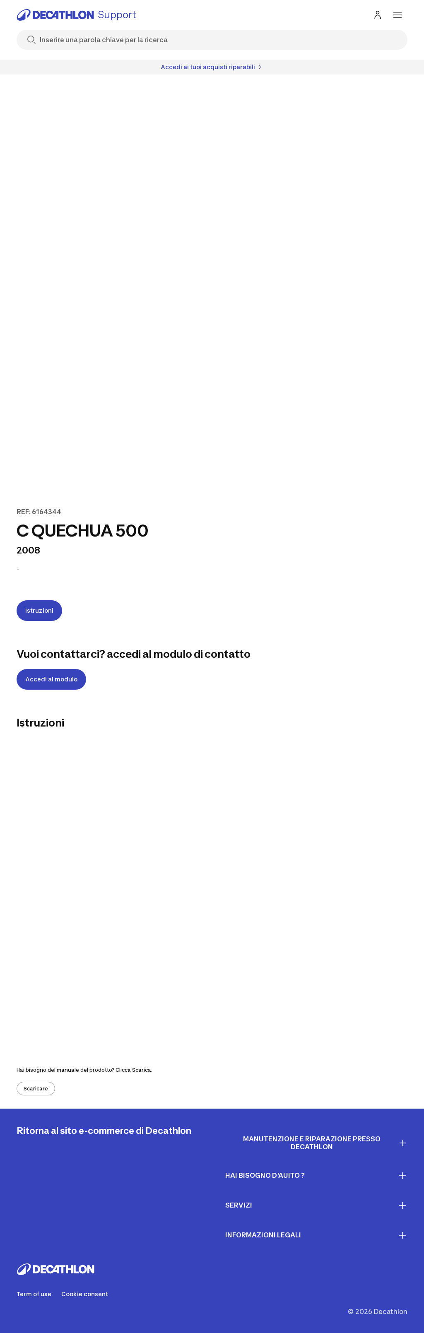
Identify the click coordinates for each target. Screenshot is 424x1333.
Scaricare (36, 1088)
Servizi (238, 1205)
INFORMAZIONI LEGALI (263, 1235)
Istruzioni (39, 610)
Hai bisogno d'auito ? (265, 1175)
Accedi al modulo (51, 679)
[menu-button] (397, 15)
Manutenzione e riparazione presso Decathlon (312, 1143)
